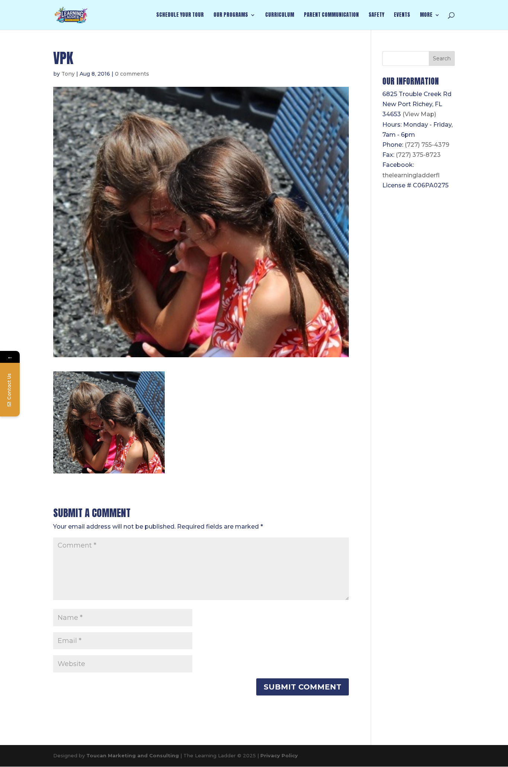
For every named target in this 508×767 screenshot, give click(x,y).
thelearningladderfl (411, 175)
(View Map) (419, 114)
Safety (376, 15)
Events (402, 15)
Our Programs (230, 15)
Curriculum (279, 15)
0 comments (132, 73)
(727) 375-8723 (418, 154)
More (426, 15)
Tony (68, 73)
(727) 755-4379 (427, 144)
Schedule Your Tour (180, 15)
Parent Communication (331, 15)
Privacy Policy (279, 755)
